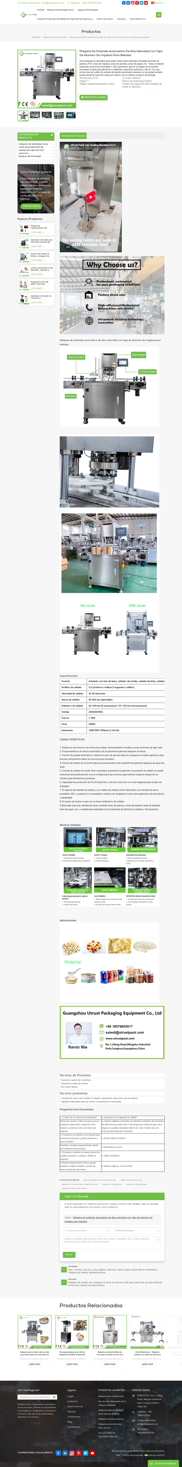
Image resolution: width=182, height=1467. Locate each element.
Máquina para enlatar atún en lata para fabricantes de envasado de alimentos (34, 1353)
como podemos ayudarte (35, 171)
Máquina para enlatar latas (111, 1396)
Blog (70, 1421)
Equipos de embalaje (88, 10)
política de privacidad (133, 1455)
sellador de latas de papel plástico (74, 1188)
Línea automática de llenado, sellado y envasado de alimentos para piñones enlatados (42, 269)
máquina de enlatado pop (112, 1184)
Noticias (121, 19)
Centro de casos (105, 19)
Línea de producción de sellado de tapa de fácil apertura (64, 19)
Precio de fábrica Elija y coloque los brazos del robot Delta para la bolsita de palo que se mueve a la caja (42, 255)
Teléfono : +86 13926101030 (86, 2)
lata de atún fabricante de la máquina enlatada (112, 1403)
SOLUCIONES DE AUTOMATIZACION (107, 1435)
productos (73, 1401)
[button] (167, 1342)
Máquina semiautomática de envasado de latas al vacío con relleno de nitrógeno (110, 1353)
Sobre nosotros (137, 19)
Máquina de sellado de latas (131, 1180)
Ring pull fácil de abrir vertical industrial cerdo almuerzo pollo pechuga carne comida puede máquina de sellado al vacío (41, 283)
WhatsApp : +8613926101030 (145, 1431)
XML (118, 1455)
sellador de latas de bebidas (136, 1184)
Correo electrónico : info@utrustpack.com (42, 2)
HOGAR (40, 10)
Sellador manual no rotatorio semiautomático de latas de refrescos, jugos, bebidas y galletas (41, 297)
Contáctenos (74, 1416)
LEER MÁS (37, 232)
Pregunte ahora (95, 97)
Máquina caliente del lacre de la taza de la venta (111, 1412)
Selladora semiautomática (111, 1419)
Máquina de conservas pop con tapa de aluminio (80, 1184)
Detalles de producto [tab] (73, 135)
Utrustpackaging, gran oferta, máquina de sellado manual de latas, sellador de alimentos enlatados (72, 1353)
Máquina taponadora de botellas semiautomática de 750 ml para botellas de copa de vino (42, 227)
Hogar (71, 1396)
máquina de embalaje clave (60, 10)
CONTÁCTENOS (31, 206)
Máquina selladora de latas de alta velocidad (99, 1180)
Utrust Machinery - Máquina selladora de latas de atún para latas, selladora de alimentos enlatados (147, 1353)
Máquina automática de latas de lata (109, 1426)
